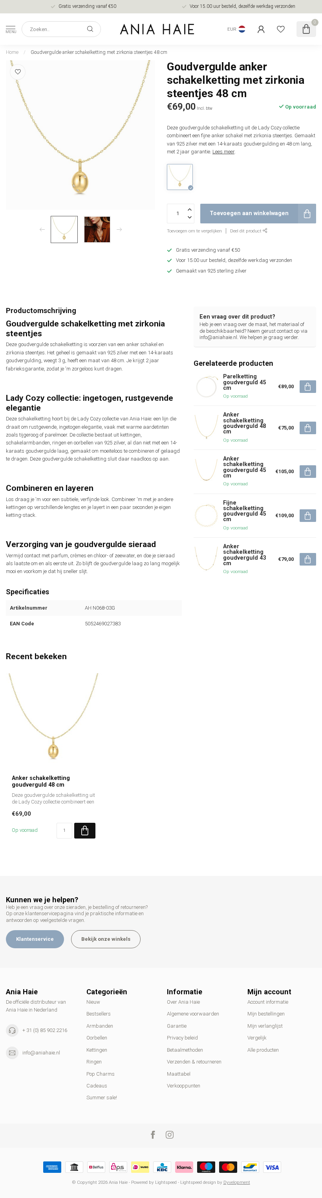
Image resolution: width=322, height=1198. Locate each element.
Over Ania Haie (183, 1002)
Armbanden (99, 1026)
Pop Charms (100, 1074)
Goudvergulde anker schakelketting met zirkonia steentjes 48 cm (99, 52)
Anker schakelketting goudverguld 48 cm (41, 781)
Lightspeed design (198, 1182)
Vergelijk (257, 1038)
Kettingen (96, 1050)
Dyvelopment (236, 1182)
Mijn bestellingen (266, 1014)
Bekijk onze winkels (105, 939)
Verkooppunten (183, 1086)
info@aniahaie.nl (41, 1053)
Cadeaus (96, 1086)
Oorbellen (96, 1038)
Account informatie (267, 1002)
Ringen (94, 1062)
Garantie (177, 1026)
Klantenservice (35, 939)
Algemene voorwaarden (193, 1014)
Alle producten (263, 1050)
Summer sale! (101, 1097)
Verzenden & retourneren (194, 1062)
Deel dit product (246, 231)
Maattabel (178, 1074)
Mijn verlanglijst (265, 1026)
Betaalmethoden (185, 1050)
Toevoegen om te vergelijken (194, 231)
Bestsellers (98, 1014)
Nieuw (93, 1002)
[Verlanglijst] (281, 29)
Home (12, 52)
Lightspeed (166, 1182)
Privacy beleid (182, 1038)
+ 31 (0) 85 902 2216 (44, 1030)
